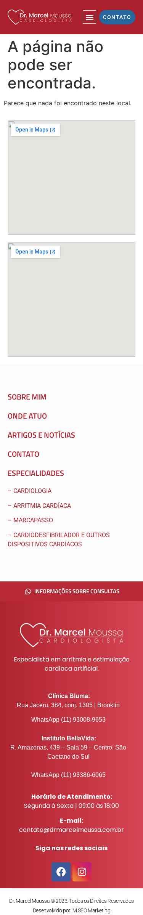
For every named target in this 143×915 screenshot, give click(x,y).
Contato (23, 454)
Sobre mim (27, 397)
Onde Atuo (27, 416)
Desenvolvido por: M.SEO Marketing (71, 910)
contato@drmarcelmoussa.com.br (71, 829)
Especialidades (36, 473)
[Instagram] (82, 871)
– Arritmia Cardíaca (39, 505)
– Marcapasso (31, 520)
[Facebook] (61, 871)
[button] (89, 17)
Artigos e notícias (41, 435)
